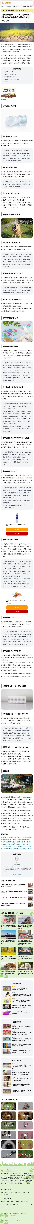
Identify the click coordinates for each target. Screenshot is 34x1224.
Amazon (17, 530)
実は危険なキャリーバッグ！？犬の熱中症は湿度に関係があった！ (17, 840)
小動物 (11, 1192)
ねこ (6, 1192)
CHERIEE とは (4, 1213)
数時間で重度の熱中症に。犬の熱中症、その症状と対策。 (17, 842)
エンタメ (19, 1204)
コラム (30, 1204)
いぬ (7, 6)
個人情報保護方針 (14, 1213)
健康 (10, 6)
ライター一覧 (4, 1216)
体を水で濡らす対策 (10, 74)
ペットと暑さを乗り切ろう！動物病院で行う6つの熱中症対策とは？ (17, 846)
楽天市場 (17, 534)
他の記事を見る (17, 874)
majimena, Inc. (21, 1220)
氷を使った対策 (8, 72)
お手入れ (17, 1201)
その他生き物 (4, 1195)
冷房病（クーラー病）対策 (12, 79)
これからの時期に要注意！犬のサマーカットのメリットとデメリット (17, 844)
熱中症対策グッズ (9, 77)
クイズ (25, 1204)
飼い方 (3, 1201)
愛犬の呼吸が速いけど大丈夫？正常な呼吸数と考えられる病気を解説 (17, 848)
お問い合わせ (13, 1216)
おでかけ (8, 1204)
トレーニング (24, 1201)
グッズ (3, 1204)
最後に (6, 82)
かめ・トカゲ (26, 1192)
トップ (2, 6)
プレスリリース (5, 1207)
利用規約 (23, 1213)
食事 (12, 1201)
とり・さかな (18, 1192)
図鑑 (14, 1204)
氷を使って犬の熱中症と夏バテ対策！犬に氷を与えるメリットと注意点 (17, 837)
